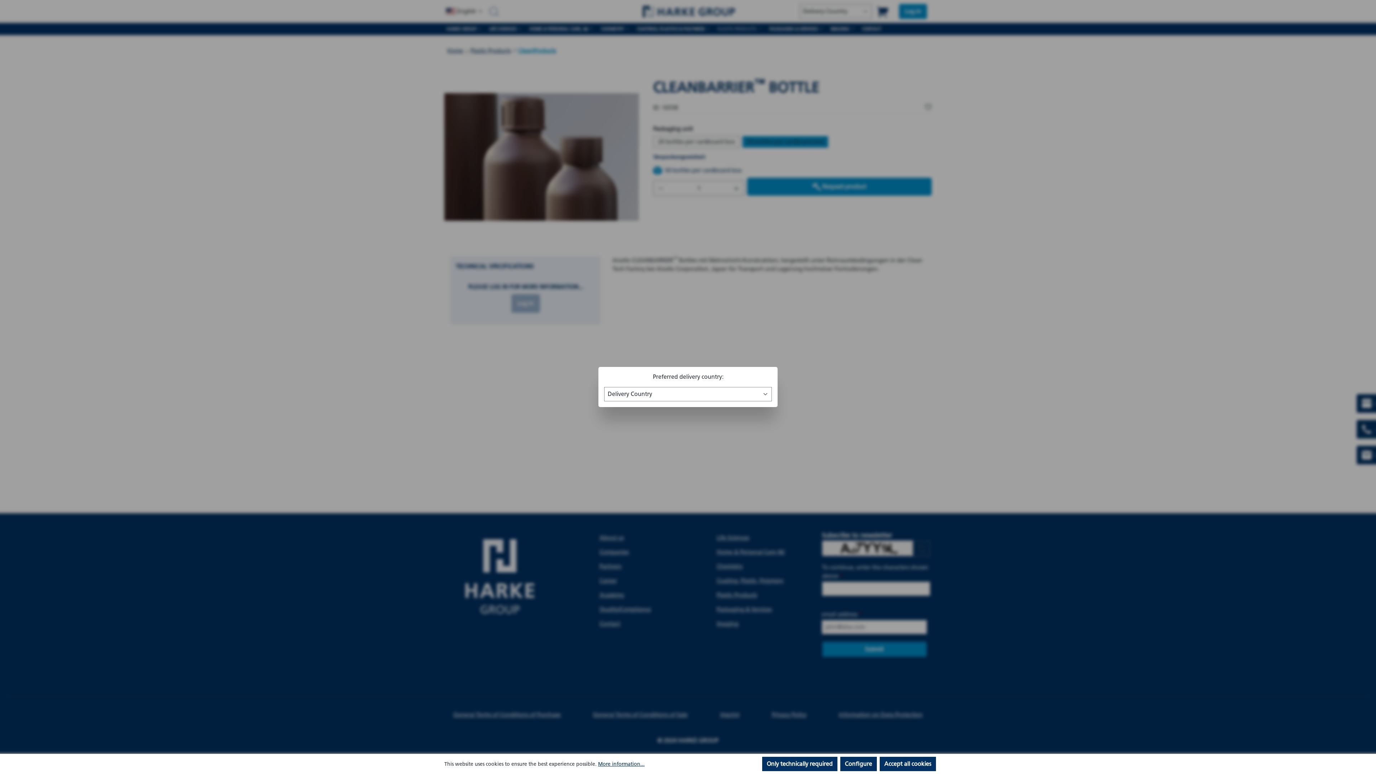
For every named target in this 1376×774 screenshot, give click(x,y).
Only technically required (800, 763)
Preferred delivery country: (688, 376)
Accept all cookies (907, 763)
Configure (858, 763)
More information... (621, 764)
